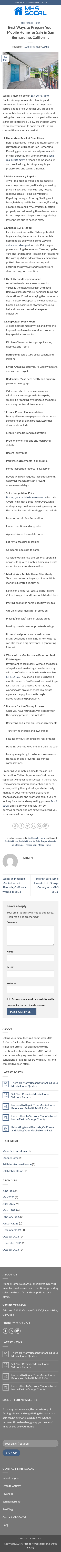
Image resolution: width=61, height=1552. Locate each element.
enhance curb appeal (18, 245)
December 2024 (12, 1229)
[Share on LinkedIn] (46, 826)
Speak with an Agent (30, 1538)
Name (11, 951)
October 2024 (11, 1236)
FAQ (5, 1525)
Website (11, 983)
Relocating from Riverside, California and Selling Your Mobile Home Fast (32, 1128)
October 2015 (11, 1249)
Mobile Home (11, 841)
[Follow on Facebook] (5, 1331)
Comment (13, 922)
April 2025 (9, 1203)
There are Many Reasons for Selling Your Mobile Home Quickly (34, 1084)
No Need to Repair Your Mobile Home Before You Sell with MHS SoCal (33, 1106)
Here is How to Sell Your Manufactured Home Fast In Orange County (34, 1117)
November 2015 (12, 1242)
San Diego (8, 1509)
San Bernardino (40, 95)
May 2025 (8, 1197)
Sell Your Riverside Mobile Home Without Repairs (30, 1095)
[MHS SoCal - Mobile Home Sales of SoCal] (31, 11)
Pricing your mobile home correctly (26, 497)
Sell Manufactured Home (17, 1164)
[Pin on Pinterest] (40, 826)
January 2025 (10, 1223)
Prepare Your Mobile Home (38, 845)
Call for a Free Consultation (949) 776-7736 (30, 2)
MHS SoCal (12, 676)
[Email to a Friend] (33, 826)
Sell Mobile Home (30, 23)
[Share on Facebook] (21, 826)
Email (10, 967)
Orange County (12, 1485)
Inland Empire (11, 1477)
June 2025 (9, 1190)
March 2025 (10, 1210)
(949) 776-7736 (21, 1322)
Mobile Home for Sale (29, 841)
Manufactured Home (15, 1151)
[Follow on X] (12, 1331)
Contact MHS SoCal (14, 1517)
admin (45, 47)
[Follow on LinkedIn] (18, 1331)
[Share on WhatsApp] (15, 826)
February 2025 (11, 1216)
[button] (5, 11)
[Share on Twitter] (27, 826)
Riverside (8, 1493)
